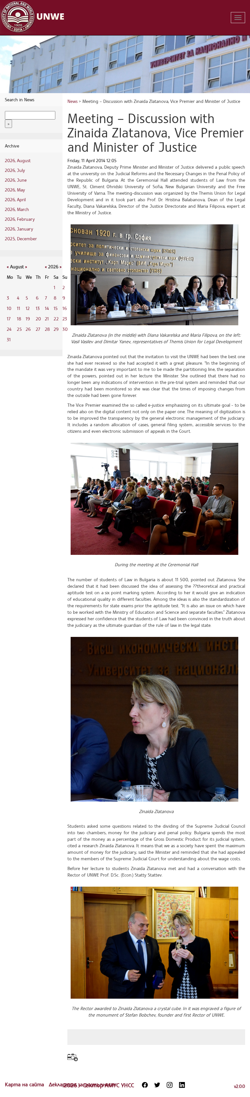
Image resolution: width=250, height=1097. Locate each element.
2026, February (20, 219)
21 (47, 318)
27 (38, 329)
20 (38, 318)
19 (28, 318)
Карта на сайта (25, 1084)
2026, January (19, 229)
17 (8, 318)
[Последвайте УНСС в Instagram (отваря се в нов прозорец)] (169, 1085)
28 (47, 329)
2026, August (18, 160)
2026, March (17, 209)
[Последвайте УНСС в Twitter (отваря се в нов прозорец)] (157, 1085)
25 (19, 329)
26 (28, 329)
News (72, 101)
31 (9, 339)
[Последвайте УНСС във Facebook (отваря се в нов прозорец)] (145, 1085)
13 (38, 308)
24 (9, 329)
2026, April (15, 199)
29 (56, 329)
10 (9, 308)
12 (28, 308)
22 (56, 318)
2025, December (21, 238)
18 (19, 318)
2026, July (15, 170)
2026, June (16, 180)
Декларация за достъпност (82, 1084)
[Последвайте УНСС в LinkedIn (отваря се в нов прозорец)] (182, 1085)
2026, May (15, 189)
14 (47, 308)
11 (18, 308)
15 (56, 308)
